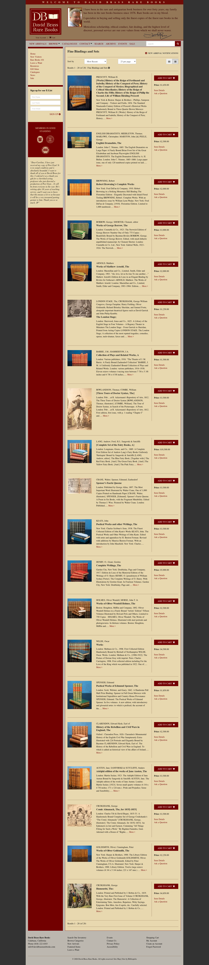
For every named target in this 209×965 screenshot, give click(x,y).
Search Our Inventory (76, 937)
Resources (34, 65)
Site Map (117, 959)
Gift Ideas (34, 69)
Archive (111, 43)
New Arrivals (37, 43)
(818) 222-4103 (41, 943)
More (108, 118)
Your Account (41, 37)
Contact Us (111, 940)
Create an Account (154, 943)
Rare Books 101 (37, 59)
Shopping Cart (152, 937)
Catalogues (69, 43)
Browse (53, 43)
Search (98, 43)
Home (32, 53)
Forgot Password (153, 946)
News (32, 75)
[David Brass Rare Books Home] (45, 21)
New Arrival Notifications (162, 53)
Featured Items (73, 946)
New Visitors (36, 56)
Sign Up (54, 114)
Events (122, 43)
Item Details (159, 90)
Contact (85, 43)
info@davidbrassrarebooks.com (41, 946)
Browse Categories (75, 940)
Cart (53, 37)
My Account (151, 940)
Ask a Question (160, 93)
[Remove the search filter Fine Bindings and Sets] (109, 67)
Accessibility (112, 946)
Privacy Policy (113, 943)
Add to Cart (165, 78)
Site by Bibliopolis (129, 959)
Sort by (70, 61)
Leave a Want (36, 62)
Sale (132, 43)
